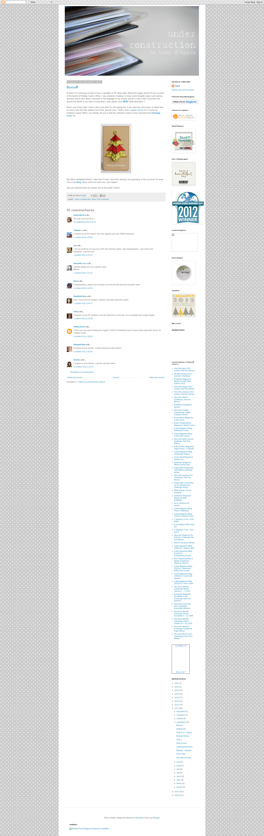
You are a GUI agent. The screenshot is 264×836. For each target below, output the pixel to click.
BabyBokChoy (79, 296)
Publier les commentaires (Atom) (91, 382)
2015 (176, 694)
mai (178, 773)
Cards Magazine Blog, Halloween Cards (183, 429)
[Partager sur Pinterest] (104, 195)
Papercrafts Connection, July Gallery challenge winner (184, 470)
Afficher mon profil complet (183, 90)
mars (179, 780)
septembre (181, 722)
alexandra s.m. (79, 263)
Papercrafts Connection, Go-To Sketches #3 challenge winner (184, 485)
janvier (180, 787)
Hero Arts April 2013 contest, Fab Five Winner (184, 369)
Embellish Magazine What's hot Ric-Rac (182, 463)
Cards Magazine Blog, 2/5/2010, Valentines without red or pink (183, 568)
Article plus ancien (157, 377)
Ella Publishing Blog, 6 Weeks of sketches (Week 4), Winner (183, 561)
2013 (176, 701)
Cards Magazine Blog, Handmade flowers (183, 453)
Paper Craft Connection (100, 199)
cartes (77, 199)
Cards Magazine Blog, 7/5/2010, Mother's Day (183, 515)
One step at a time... (184, 758)
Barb (75, 281)
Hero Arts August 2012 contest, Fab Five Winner (184, 388)
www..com (181, 646)
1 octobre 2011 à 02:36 (83, 288)
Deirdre (76, 360)
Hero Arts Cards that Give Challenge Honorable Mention (182, 606)
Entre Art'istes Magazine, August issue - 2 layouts (184, 447)
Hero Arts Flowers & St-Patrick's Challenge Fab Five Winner (184, 537)
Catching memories (184, 747)
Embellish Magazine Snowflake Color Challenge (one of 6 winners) (182, 597)
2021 (176, 683)
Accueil (116, 377)
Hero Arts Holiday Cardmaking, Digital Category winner (182, 412)
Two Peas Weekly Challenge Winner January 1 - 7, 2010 (182, 589)
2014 (176, 697)
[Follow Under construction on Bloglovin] (185, 103)
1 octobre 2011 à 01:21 (83, 273)
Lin (74, 246)
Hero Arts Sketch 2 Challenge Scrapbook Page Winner (183, 628)
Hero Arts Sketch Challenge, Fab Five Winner (182, 399)
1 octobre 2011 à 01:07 (83, 255)
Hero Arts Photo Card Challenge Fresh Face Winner (183, 636)
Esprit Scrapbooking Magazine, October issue (184, 424)
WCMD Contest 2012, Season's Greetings (183, 375)
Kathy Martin (79, 215)
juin (178, 769)
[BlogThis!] (95, 195)
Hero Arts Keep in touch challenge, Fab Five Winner (184, 441)
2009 (176, 795)
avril (179, 776)
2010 (176, 792)
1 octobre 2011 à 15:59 (83, 318)
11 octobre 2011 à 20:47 (83, 367)
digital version (137, 110)
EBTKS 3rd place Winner (184, 543)
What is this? (180, 672)
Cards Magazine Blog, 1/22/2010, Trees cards (183, 582)
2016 (176, 690)
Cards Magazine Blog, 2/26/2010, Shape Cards (184, 547)
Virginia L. (77, 230)
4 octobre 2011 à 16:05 (83, 352)
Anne (75, 312)
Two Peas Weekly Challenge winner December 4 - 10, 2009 (183, 613)
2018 (176, 687)
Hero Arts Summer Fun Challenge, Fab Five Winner (183, 477)
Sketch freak (181, 743)
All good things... (183, 736)
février (179, 783)
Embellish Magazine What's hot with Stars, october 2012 (183, 381)
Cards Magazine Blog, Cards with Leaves (183, 435)
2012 (176, 705)
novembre (181, 715)
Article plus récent (74, 377)
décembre (181, 711)
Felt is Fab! (180, 754)
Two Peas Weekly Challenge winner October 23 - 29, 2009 (183, 621)
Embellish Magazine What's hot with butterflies (182, 498)
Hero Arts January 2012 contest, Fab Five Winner (184, 393)
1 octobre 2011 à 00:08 (83, 237)
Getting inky (181, 729)
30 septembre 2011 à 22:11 (84, 222)
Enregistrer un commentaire (82, 372)
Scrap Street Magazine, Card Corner (183, 419)
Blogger (156, 818)
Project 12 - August (184, 732)
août (179, 762)
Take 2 (179, 740)
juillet (179, 766)
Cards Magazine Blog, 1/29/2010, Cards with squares (183, 576)
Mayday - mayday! (183, 750)
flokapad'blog (79, 344)
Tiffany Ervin (78, 327)
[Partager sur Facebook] (101, 195)
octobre (180, 718)
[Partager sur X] (98, 195)
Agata (177, 86)
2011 (176, 708)
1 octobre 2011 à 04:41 (83, 303)
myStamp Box (85, 199)
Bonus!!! (72, 87)
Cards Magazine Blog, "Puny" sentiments (183, 510)
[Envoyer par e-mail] (92, 195)
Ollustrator (139, 818)
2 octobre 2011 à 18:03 (83, 336)
